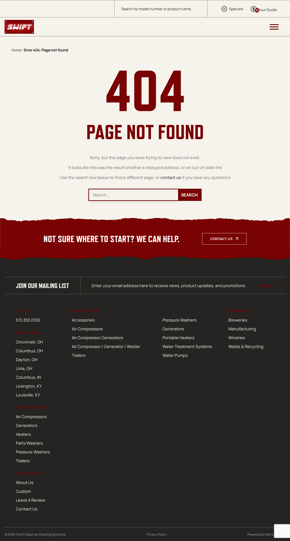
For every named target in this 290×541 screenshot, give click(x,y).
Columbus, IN (28, 377)
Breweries (237, 320)
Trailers (78, 355)
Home (16, 50)
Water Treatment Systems (187, 346)
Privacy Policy (156, 534)
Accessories (83, 320)
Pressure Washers (179, 320)
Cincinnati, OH (29, 342)
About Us (24, 482)
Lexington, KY (29, 386)
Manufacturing (242, 328)
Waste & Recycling (245, 346)
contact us (170, 177)
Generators (173, 328)
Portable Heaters (178, 337)
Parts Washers (29, 443)
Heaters (23, 434)
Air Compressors (87, 328)
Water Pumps (175, 355)
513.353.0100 (28, 320)
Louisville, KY (28, 395)
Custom (23, 491)
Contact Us (221, 238)
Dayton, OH (26, 359)
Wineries (236, 337)
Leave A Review (30, 500)
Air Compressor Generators (97, 337)
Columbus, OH (29, 350)
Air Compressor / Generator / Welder (106, 346)
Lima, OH (24, 368)
